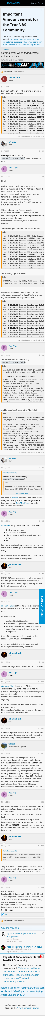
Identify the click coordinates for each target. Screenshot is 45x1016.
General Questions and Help (21, 949)
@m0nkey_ (6, 525)
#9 (43, 662)
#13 (42, 802)
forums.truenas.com (33, 987)
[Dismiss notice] (41, 10)
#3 (43, 177)
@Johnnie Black (7, 605)
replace (15, 497)
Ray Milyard (7, 60)
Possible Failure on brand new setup (24, 946)
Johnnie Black (14, 564)
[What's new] (39, 3)
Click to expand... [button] (22, 493)
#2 (43, 151)
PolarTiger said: (8, 473)
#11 (42, 728)
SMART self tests (23, 503)
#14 (42, 846)
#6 (43, 521)
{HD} (8, 949)
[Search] (42, 3)
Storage (16, 939)
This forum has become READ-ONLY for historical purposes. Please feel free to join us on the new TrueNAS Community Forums (22, 42)
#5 (43, 468)
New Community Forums (28, 1008)
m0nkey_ (12, 142)
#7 (43, 574)
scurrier (9, 939)
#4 (43, 355)
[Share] (39, 86)
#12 (42, 753)
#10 (42, 682)
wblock (11, 743)
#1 (43, 86)
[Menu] (3, 3)
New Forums (42, 606)
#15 (42, 887)
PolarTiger (13, 167)
